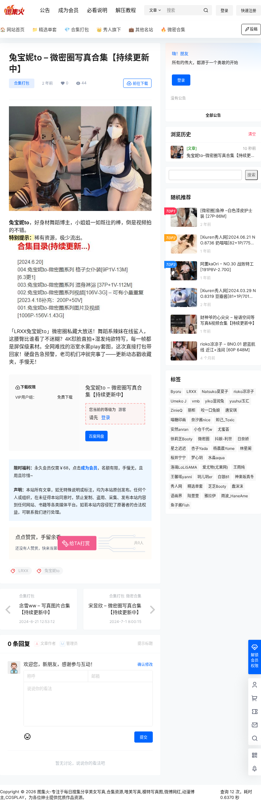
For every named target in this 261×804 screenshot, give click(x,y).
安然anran (179, 429)
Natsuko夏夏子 (215, 391)
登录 (224, 10)
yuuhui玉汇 (239, 401)
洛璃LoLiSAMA (184, 467)
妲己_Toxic (225, 419)
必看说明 (97, 10)
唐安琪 (231, 410)
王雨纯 (239, 467)
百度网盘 (96, 436)
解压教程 (126, 10)
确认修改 (145, 664)
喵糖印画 (178, 419)
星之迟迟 (178, 448)
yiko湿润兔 (214, 401)
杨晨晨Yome (224, 448)
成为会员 (68, 10)
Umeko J (179, 401)
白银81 (223, 476)
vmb (196, 401)
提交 (143, 737)
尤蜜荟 (223, 429)
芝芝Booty (217, 486)
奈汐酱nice (200, 419)
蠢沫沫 (237, 486)
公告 (45, 10)
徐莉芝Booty (182, 439)
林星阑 (245, 448)
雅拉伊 (210, 495)
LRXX (191, 391)
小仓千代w (203, 429)
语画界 (176, 495)
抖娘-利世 (223, 439)
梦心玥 (197, 457)
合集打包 (21, 83)
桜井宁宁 (178, 457)
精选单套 (195, 486)
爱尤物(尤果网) (215, 467)
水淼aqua (216, 457)
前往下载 (140, 83)
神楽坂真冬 (244, 476)
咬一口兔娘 (210, 410)
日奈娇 (243, 439)
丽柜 (191, 410)
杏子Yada (199, 448)
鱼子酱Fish (180, 505)
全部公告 (213, 115)
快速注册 (248, 10)
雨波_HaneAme (234, 495)
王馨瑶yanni (181, 476)
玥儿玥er (204, 476)
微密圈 (203, 439)
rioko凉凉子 (244, 391)
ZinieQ (176, 410)
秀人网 (176, 486)
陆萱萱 (193, 495)
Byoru (176, 391)
